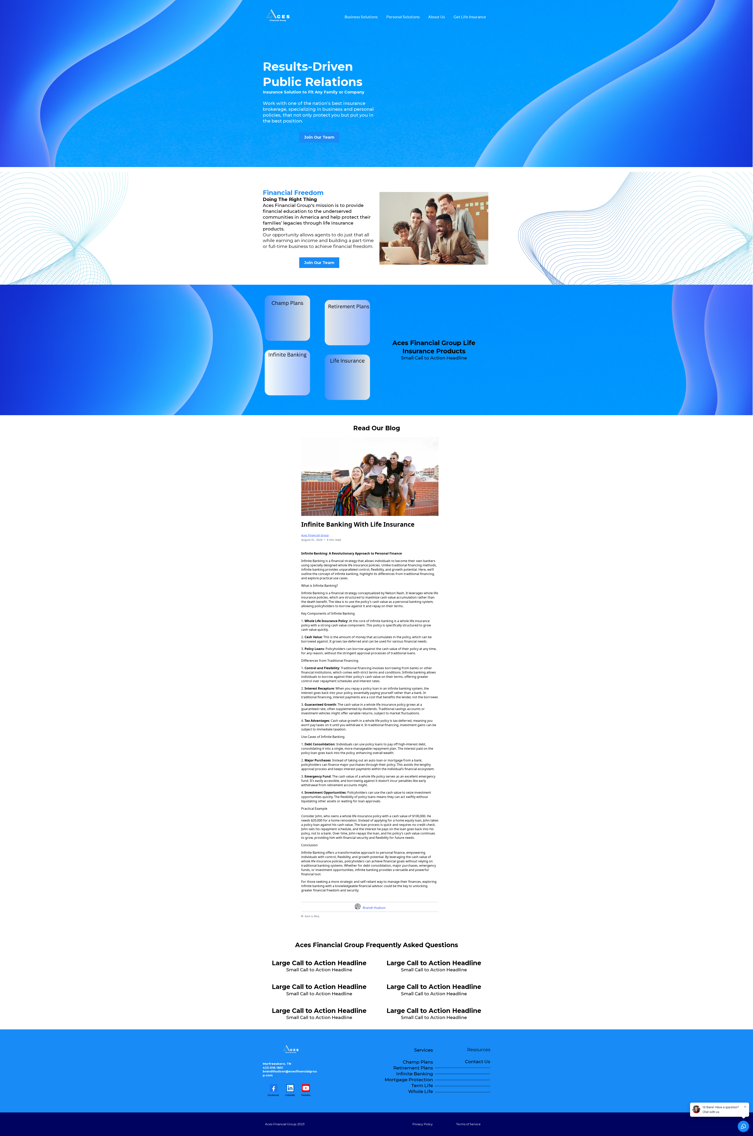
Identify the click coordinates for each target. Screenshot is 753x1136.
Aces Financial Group (315, 535)
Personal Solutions (403, 16)
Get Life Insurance (470, 16)
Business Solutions (361, 16)
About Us (436, 16)
